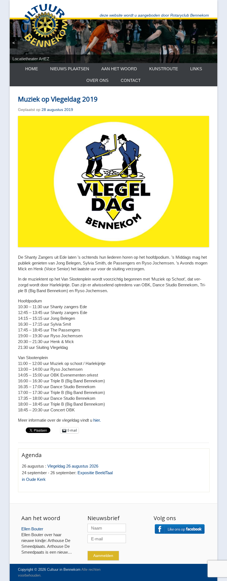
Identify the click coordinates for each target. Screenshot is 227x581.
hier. (97, 420)
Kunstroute (163, 68)
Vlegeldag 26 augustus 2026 (72, 466)
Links (196, 68)
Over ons (97, 80)
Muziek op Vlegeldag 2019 (58, 98)
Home (31, 68)
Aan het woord (119, 68)
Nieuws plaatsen (69, 68)
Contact (131, 80)
